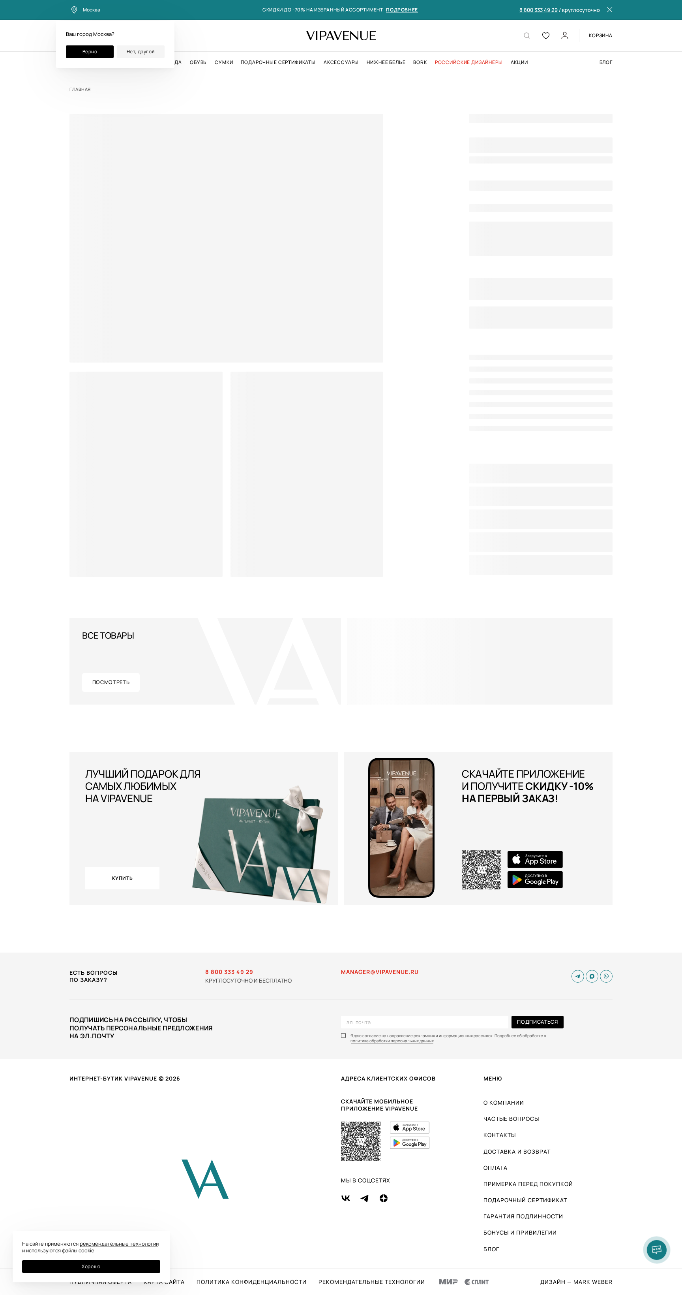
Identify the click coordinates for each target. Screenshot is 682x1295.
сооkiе (86, 1250)
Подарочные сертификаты (278, 62)
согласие (371, 1035)
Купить (122, 878)
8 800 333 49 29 (538, 10)
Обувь (198, 62)
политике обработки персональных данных (392, 1040)
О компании (503, 1102)
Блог (606, 62)
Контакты (499, 1135)
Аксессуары (341, 62)
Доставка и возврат (517, 1151)
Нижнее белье (386, 62)
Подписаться (537, 1021)
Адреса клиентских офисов (388, 1078)
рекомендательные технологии (119, 1243)
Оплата (495, 1167)
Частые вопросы (511, 1118)
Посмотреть (111, 682)
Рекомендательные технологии (372, 1282)
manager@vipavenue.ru (380, 971)
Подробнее (402, 10)
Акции (519, 62)
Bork (420, 62)
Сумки (224, 62)
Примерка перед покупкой (528, 1184)
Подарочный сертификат (525, 1200)
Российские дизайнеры (469, 62)
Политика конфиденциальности (252, 1282)
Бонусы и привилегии (520, 1232)
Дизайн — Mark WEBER (576, 1282)
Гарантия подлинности (523, 1216)
